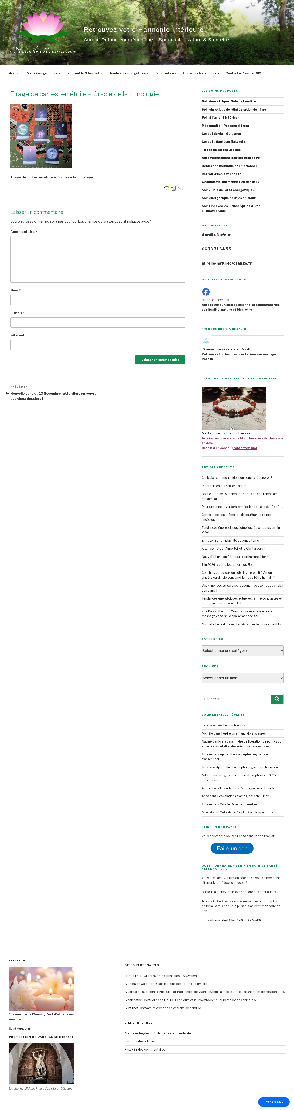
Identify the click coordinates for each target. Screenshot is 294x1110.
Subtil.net (131, 1008)
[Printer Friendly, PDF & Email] (173, 188)
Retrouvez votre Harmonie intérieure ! (146, 29)
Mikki (205, 775)
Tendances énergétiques (128, 73)
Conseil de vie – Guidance (221, 133)
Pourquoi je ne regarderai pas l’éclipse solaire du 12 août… (242, 506)
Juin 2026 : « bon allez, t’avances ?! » (227, 564)
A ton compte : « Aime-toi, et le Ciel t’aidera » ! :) (235, 548)
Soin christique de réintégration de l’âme (234, 109)
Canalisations (165, 73)
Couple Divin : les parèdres (239, 804)
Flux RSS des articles (140, 1041)
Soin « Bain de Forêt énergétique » (228, 190)
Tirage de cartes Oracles (221, 150)
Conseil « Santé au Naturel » (223, 141)
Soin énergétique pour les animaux (229, 198)
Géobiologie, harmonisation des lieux (231, 182)
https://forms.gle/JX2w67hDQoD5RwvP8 (231, 920)
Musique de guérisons (140, 992)
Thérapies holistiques (199, 73)
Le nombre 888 (234, 725)
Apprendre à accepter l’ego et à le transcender (249, 767)
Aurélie (207, 754)
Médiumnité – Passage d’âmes (225, 125)
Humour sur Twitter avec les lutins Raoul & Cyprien (161, 976)
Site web (17, 335)
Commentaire (23, 232)
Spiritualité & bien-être (85, 73)
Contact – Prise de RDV (243, 73)
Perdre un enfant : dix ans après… (225, 486)
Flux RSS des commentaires (145, 1049)
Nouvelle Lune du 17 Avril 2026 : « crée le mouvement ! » (241, 624)
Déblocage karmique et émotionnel (229, 166)
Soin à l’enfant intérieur (220, 117)
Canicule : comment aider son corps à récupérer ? (237, 477)
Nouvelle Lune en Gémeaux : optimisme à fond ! (236, 556)
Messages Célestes (139, 984)
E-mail (17, 313)
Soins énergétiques (42, 73)
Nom (15, 290)
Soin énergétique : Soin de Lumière (229, 101)
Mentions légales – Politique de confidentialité (158, 1033)
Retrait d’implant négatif (222, 174)
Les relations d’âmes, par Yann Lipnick (247, 788)
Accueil (14, 73)
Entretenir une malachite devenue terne (230, 540)
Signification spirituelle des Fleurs (149, 1000)
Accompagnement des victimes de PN (231, 158)
